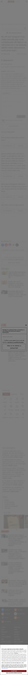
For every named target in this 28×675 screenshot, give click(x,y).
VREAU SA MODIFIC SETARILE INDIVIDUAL (14, 672)
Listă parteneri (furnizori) (4, 668)
